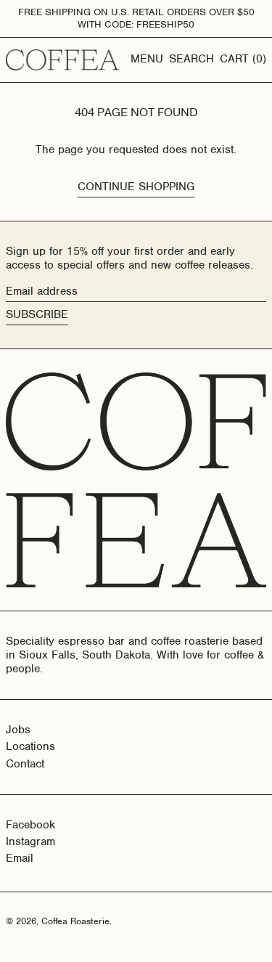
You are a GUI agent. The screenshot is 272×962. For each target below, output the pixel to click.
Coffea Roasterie (75, 921)
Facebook (30, 825)
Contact (25, 764)
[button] (191, 59)
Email (19, 858)
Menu (147, 59)
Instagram (30, 842)
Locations (30, 746)
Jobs (18, 729)
